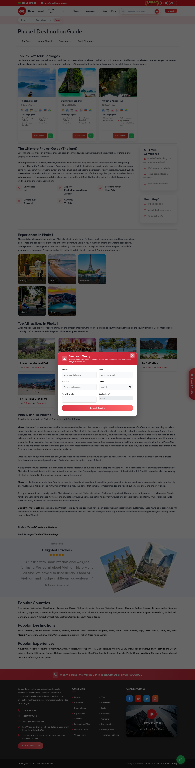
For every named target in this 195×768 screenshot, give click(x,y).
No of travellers (68, 394)
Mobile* (65, 382)
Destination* (104, 394)
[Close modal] (132, 355)
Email (101, 369)
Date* (101, 382)
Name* (65, 369)
